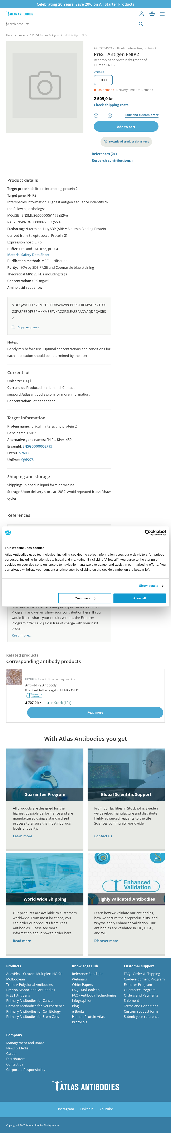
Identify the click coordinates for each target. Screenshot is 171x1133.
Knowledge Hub (85, 966)
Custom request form (141, 1011)
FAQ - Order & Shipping (142, 973)
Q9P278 (27, 459)
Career (11, 1053)
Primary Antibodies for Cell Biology (33, 1011)
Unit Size (99, 72)
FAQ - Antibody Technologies (94, 995)
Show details (148, 585)
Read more (22, 940)
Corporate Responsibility (25, 1069)
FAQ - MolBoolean (86, 990)
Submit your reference (141, 1016)
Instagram (66, 1109)
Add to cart (126, 127)
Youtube (106, 1109)
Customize (82, 598)
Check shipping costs (111, 105)
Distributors (15, 1059)
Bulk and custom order (141, 115)
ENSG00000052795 (37, 446)
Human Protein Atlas (88, 1016)
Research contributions (111, 161)
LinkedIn (86, 1109)
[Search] (141, 24)
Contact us (103, 836)
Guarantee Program (140, 990)
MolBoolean (15, 979)
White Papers (82, 984)
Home (9, 35)
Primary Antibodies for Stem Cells (32, 1016)
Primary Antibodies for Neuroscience (35, 1006)
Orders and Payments (141, 995)
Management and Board (25, 1043)
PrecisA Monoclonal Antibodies (30, 990)
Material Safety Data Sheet (28, 254)
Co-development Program (144, 979)
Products (23, 35)
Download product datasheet (129, 141)
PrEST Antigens (18, 995)
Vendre (55, 1125)
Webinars (79, 979)
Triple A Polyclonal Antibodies (29, 984)
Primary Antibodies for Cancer (30, 1000)
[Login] (141, 13)
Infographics (82, 1000)
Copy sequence (28, 327)
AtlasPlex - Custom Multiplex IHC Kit (34, 973)
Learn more (22, 836)
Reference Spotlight (87, 973)
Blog (75, 1006)
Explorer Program (138, 984)
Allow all (139, 598)
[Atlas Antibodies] (19, 13)
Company (14, 1035)
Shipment (131, 1000)
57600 (24, 453)
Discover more (106, 940)
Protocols (79, 1022)
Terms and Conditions (141, 1006)
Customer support (139, 966)
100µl (103, 80)
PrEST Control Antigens (45, 35)
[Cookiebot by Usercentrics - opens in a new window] (148, 533)
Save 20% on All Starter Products (104, 4)
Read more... (21, 635)
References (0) (103, 154)
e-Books (78, 1011)
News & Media (17, 1048)
